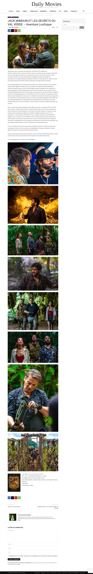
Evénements (43, 11)
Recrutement (53, 572)
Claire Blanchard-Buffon (14, 27)
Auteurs (48, 572)
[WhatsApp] (19, 30)
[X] (12, 30)
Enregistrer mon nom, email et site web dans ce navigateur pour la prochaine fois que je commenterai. (33, 555)
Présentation (37, 572)
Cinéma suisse (34, 11)
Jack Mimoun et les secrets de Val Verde (32, 474)
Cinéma (25, 11)
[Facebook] (9, 30)
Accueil (11, 11)
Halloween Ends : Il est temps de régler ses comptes (48, 507)
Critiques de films (20, 15)
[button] (83, 11)
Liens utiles (64, 572)
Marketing (43, 572)
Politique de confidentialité (73, 572)
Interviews (53, 11)
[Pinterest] (15, 30)
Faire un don (82, 572)
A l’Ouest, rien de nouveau (14, 506)
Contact (59, 572)
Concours (74, 11)
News (17, 11)
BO (60, 11)
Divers (65, 11)
